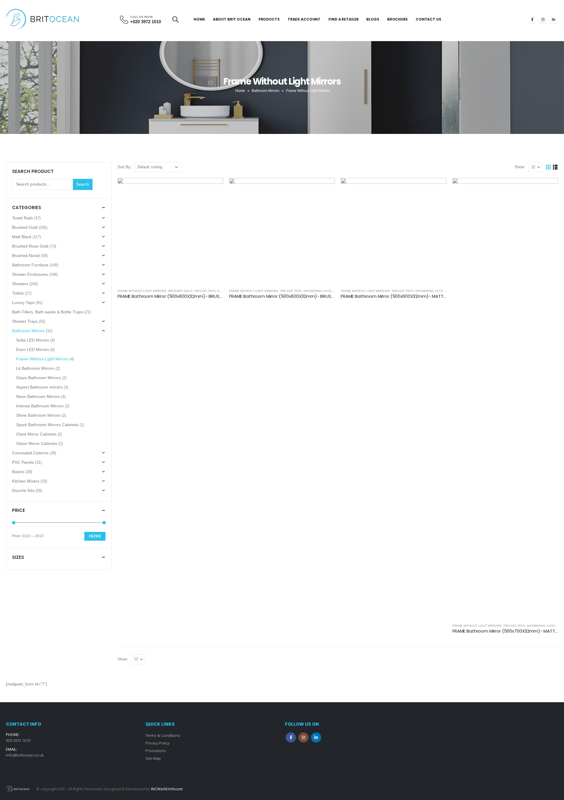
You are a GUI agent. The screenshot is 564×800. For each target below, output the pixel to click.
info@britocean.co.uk (25, 755)
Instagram (303, 737)
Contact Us (428, 19)
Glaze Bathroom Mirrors (38, 377)
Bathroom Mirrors (265, 91)
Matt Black (21, 236)
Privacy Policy (157, 743)
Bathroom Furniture (30, 265)
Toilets (18, 293)
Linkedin (316, 737)
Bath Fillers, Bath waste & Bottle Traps (47, 312)
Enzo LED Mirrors (32, 349)
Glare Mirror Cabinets (36, 434)
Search (82, 184)
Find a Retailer (343, 19)
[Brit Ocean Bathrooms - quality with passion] (42, 19)
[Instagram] (542, 19)
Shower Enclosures (30, 274)
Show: (520, 167)
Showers (20, 283)
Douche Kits (23, 490)
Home (199, 19)
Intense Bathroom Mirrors (40, 406)
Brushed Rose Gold (30, 246)
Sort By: (125, 167)
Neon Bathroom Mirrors (38, 396)
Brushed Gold (180, 291)
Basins (18, 471)
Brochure (397, 19)
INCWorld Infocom (167, 788)
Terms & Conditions (162, 735)
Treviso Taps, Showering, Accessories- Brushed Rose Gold (330, 291)
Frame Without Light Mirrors (142, 291)
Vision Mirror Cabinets (36, 443)
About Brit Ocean (232, 19)
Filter (95, 536)
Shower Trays (25, 321)
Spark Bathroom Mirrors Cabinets (47, 424)
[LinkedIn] (553, 19)
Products (269, 19)
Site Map (153, 758)
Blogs (372, 19)
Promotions (155, 750)
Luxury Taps (23, 302)
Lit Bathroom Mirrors (35, 368)
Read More (213, 187)
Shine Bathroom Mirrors (38, 415)
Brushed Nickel (26, 255)
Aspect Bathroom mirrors (39, 387)
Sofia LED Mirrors (32, 340)
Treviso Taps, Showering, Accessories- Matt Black (434, 291)
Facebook (291, 737)
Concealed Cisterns (30, 453)
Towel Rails (22, 218)
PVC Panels (23, 462)
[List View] (555, 167)
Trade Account (304, 19)
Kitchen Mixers (25, 481)
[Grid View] (548, 167)
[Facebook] (532, 19)
